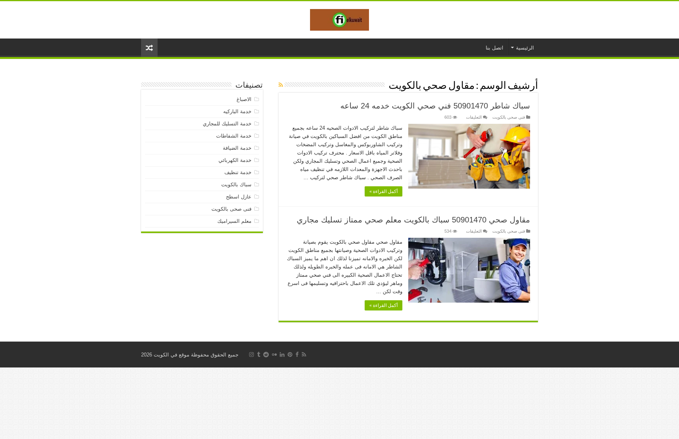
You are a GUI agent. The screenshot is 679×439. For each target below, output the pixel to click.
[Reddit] (266, 354)
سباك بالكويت (236, 184)
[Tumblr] (258, 354)
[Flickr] (274, 354)
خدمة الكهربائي (234, 160)
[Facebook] (297, 354)
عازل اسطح (238, 197)
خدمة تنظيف (237, 172)
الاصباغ (244, 99)
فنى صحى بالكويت (508, 117)
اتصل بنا (494, 48)
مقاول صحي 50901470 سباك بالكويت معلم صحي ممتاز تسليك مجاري (413, 219)
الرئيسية (525, 48)
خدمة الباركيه (237, 111)
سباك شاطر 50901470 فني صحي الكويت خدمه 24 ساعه (435, 105)
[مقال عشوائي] (149, 48)
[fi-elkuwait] (339, 18)
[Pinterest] (290, 354)
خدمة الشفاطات (233, 136)
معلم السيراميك (234, 221)
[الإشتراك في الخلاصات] (281, 85)
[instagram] (251, 354)
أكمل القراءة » (383, 191)
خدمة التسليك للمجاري (227, 124)
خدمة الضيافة (237, 148)
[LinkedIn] (282, 354)
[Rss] (304, 354)
